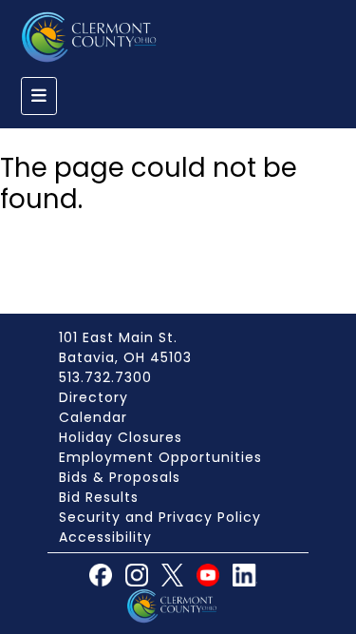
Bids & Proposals (119, 477)
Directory (93, 397)
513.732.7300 (105, 377)
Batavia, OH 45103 (125, 357)
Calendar (93, 417)
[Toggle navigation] (39, 96)
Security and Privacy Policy (160, 517)
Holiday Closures (120, 437)
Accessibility (105, 537)
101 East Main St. (118, 337)
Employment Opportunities (160, 457)
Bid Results (99, 497)
